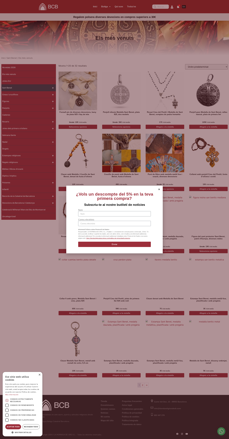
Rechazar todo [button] (31, 427)
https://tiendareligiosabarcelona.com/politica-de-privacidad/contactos (108, 238)
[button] (22, 432)
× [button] (39, 375)
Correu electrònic (86, 220)
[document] (114, 219)
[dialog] (22, 404)
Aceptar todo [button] (13, 427)
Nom (80, 210)
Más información (11, 394)
